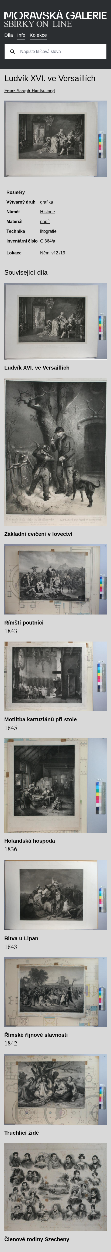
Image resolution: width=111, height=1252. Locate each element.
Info (21, 35)
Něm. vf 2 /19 (52, 253)
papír (45, 221)
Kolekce (38, 35)
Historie (47, 212)
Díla (8, 35)
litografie (48, 231)
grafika (46, 202)
